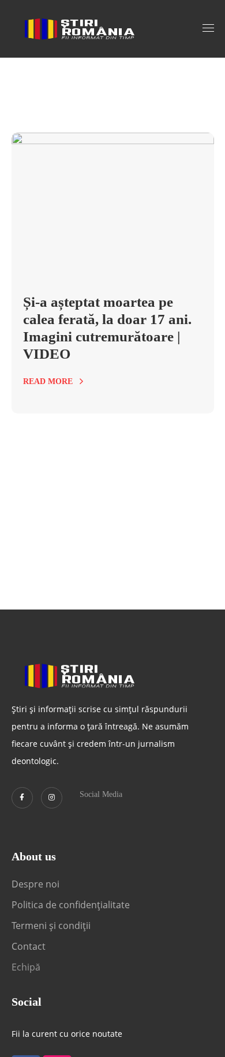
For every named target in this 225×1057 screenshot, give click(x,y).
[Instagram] (51, 797)
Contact (30, 946)
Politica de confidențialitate (71, 904)
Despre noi (35, 884)
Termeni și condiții (51, 925)
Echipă (26, 967)
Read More (48, 381)
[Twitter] (22, 797)
